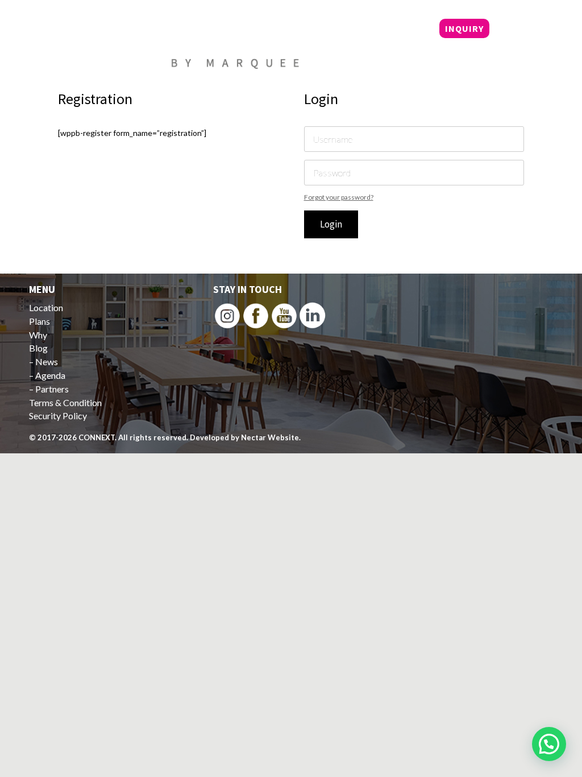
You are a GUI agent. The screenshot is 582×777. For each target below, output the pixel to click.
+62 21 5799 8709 (291, 56)
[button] (549, 744)
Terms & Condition (65, 402)
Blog (401, 29)
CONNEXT (96, 437)
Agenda (50, 375)
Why (365, 29)
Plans (326, 29)
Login (331, 224)
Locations (271, 29)
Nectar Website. (271, 437)
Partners (52, 388)
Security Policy (58, 415)
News (46, 361)
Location (46, 307)
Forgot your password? (338, 197)
